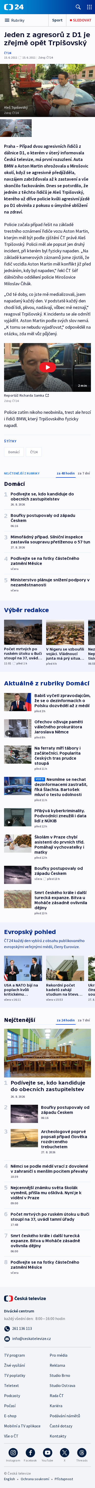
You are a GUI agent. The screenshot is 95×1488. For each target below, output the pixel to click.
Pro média (58, 1355)
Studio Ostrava (62, 1385)
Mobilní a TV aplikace (22, 1425)
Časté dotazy (61, 1425)
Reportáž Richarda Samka (24, 395)
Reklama (57, 1365)
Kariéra (56, 1405)
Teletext (11, 1385)
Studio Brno (60, 1375)
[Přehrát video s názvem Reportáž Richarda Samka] (47, 367)
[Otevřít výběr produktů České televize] (89, 7)
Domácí (14, 452)
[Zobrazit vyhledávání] (78, 7)
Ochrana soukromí (35, 1479)
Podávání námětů (65, 1415)
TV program (14, 1355)
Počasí (9, 1405)
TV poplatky (14, 1375)
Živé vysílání (14, 1365)
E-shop (10, 1415)
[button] (47, 367)
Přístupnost (64, 1479)
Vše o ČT (11, 1435)
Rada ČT (57, 1395)
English (9, 1479)
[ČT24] (14, 7)
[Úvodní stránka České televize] (25, 1298)
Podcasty (12, 1395)
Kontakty (58, 1435)
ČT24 (7, 53)
